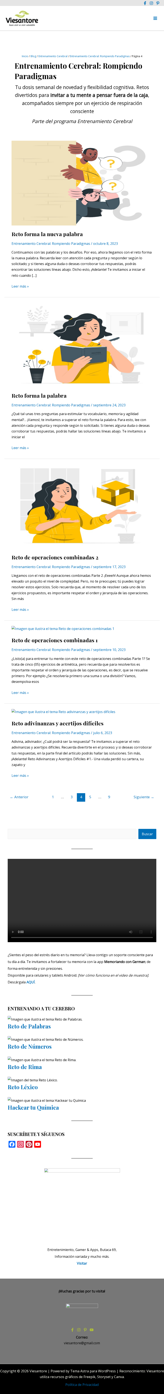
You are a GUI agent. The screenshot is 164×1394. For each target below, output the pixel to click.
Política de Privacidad (82, 1384)
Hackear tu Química (33, 1107)
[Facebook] (145, 3)
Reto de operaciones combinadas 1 (55, 640)
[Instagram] (151, 3)
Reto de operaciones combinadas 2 (55, 557)
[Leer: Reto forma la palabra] (82, 344)
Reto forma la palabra (39, 395)
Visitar (82, 1263)
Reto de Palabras (29, 1026)
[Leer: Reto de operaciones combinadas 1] (63, 628)
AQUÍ (30, 982)
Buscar (147, 834)
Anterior (19, 796)
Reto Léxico (23, 1087)
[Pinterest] (158, 3)
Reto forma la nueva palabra (47, 233)
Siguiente (144, 796)
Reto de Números (30, 1046)
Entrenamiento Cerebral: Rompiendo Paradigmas (51, 243)
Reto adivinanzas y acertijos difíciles (58, 723)
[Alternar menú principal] (155, 18)
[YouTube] (92, 1330)
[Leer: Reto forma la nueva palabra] (82, 182)
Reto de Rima (25, 1067)
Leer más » (20, 286)
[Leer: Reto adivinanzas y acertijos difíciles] (63, 711)
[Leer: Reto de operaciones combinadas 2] (82, 506)
